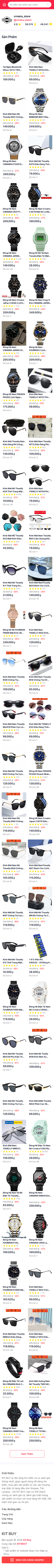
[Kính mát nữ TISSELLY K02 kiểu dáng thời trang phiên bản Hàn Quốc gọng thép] (40, 710)
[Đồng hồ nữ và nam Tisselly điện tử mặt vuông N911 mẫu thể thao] (40, 239)
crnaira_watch (24, 19)
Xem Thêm (27, 1453)
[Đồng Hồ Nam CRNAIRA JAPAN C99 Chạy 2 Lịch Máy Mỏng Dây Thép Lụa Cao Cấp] (14, 333)
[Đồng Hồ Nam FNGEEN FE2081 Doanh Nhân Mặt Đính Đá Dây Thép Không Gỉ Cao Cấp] (40, 757)
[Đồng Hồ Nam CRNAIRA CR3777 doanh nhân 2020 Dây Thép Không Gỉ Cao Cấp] (14, 195)
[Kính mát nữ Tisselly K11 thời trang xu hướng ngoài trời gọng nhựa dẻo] (14, 569)
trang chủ (7, 1514)
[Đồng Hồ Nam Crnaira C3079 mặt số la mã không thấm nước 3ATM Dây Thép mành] (40, 195)
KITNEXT (22, 1543)
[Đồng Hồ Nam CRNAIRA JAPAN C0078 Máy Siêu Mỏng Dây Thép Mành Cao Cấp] (14, 239)
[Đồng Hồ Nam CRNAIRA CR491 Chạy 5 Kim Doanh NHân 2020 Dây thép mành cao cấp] (14, 1414)
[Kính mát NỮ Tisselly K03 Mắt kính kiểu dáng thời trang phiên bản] (14, 522)
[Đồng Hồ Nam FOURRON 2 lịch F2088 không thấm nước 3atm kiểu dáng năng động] (40, 333)
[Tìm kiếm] (47, 4)
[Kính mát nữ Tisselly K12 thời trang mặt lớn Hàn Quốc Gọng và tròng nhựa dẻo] (14, 946)
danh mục (7, 1523)
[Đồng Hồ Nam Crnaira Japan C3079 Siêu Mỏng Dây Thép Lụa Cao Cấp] (40, 804)
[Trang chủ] (4, 4)
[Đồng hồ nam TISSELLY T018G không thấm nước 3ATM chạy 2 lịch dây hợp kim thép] (40, 1414)
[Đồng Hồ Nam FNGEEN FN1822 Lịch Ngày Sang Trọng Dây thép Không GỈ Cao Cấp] (14, 380)
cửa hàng (7, 1518)
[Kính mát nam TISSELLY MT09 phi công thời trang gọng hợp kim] (40, 475)
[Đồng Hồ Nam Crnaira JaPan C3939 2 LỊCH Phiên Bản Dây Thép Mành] (14, 286)
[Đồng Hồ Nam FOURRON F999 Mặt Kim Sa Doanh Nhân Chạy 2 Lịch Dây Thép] (14, 993)
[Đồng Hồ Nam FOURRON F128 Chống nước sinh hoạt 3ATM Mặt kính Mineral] (14, 1226)
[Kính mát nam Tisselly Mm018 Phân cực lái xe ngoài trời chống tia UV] (14, 710)
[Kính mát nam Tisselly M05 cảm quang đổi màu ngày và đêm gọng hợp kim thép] (40, 522)
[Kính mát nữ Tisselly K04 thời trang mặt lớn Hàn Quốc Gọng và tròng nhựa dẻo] (14, 475)
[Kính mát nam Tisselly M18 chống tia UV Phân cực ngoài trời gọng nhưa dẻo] (40, 663)
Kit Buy (27, 1539)
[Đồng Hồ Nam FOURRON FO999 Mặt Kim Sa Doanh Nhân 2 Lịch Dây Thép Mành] (14, 1273)
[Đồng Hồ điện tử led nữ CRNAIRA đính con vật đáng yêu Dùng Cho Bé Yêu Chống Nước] (14, 1367)
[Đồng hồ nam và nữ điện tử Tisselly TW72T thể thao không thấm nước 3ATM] (14, 1179)
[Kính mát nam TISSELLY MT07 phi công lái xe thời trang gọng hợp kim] (40, 380)
